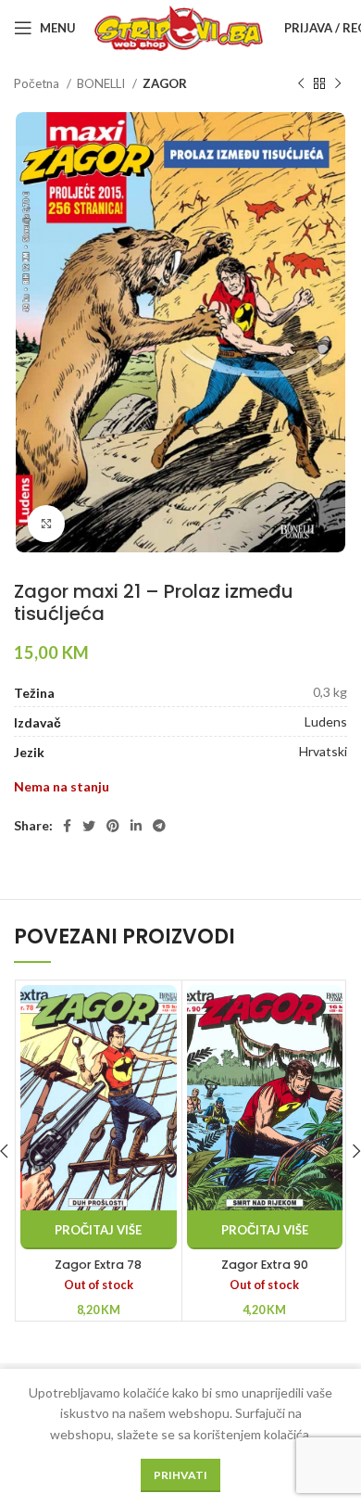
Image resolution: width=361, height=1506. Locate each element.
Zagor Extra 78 (98, 1264)
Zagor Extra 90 (264, 1264)
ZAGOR (165, 83)
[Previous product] (301, 84)
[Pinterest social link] (113, 826)
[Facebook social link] (67, 826)
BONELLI (102, 83)
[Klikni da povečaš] (46, 523)
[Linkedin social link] (136, 826)
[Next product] (338, 84)
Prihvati (180, 1475)
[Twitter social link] (89, 826)
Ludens (326, 721)
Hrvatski (323, 751)
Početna (38, 83)
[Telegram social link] (159, 826)
